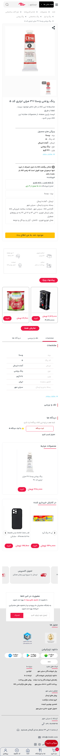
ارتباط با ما (27, 675)
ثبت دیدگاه (40, 428)
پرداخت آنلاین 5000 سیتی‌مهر (46, 684)
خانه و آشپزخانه (29, 12)
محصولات (43, 12)
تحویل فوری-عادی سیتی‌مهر (46, 708)
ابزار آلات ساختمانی (12, 12)
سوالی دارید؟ (51, 743)
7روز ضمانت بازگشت (49, 700)
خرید (36, 318)
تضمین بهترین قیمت (49, 704)
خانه (53, 12)
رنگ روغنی (20, 16)
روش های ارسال (51, 695)
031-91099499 (52, 723)
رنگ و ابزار (47, 16)
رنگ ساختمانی (34, 16)
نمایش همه (30, 328)
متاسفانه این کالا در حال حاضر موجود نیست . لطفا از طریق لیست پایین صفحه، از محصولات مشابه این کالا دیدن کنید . (35, 112)
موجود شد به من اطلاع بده (30, 235)
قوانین (28, 671)
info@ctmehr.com (50, 737)
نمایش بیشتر (48, 154)
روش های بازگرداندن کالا (22, 684)
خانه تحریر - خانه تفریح (42, 182)
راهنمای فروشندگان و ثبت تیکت (45, 680)
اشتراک (17, 615)
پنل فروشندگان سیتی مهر (47, 671)
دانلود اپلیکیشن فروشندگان (46, 675)
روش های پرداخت (24, 680)
